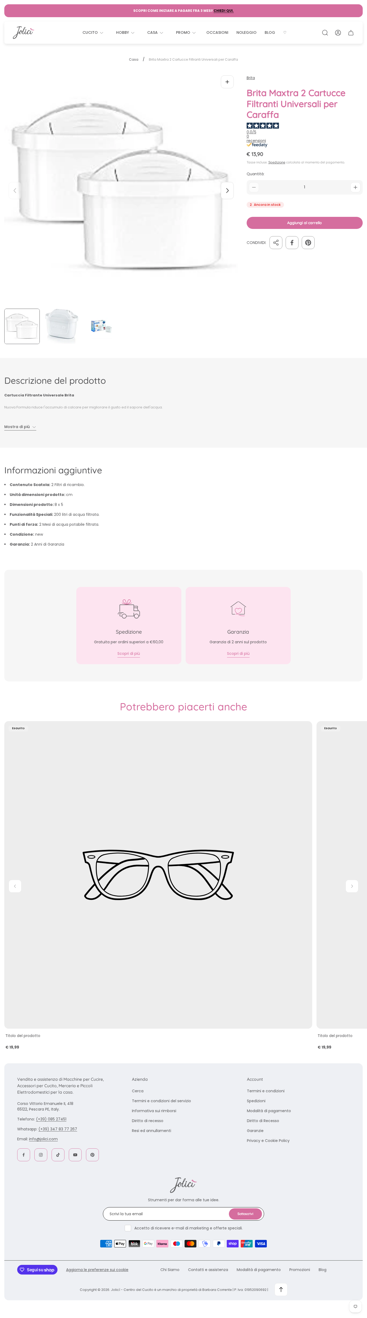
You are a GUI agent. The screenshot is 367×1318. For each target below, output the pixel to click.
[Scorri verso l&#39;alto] (281, 1289)
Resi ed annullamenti (151, 1130)
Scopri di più (128, 653)
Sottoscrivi (245, 1214)
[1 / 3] (22, 326)
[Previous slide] (15, 190)
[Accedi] (338, 33)
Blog (322, 1269)
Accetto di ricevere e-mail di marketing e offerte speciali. (188, 1228)
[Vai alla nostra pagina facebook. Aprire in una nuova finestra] (23, 1154)
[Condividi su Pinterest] (308, 242)
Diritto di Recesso (263, 1120)
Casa (133, 59)
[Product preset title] (158, 875)
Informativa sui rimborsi (154, 1110)
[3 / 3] (101, 326)
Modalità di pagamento (269, 1110)
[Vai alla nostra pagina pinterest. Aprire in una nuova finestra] (92, 1154)
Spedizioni (256, 1101)
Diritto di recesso (147, 1120)
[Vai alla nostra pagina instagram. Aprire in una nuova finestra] (40, 1154)
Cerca (137, 1091)
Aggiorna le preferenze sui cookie (97, 1270)
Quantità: (255, 174)
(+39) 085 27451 (51, 1119)
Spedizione (276, 162)
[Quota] (275, 242)
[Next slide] (227, 190)
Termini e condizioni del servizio (161, 1101)
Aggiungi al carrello (304, 222)
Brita (251, 78)
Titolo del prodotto (22, 1035)
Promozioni (299, 1269)
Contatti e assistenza (208, 1269)
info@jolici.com (43, 1139)
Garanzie (255, 1130)
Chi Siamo (169, 1269)
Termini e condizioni (266, 1091)
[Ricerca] (325, 33)
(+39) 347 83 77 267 (57, 1129)
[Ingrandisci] (227, 81)
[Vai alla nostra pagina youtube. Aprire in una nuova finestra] (75, 1154)
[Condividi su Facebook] (292, 242)
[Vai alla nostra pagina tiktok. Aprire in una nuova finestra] (58, 1154)
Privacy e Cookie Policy (268, 1140)
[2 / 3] (62, 326)
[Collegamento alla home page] (183, 1185)
